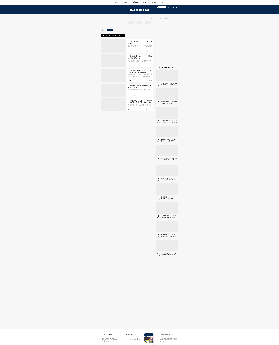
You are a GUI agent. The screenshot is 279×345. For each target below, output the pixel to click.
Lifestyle (144, 18)
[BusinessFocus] (139, 10)
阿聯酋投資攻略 (164, 18)
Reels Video (173, 18)
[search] (168, 7)
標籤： (103, 30)
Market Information (153, 18)
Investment (112, 18)
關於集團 (116, 2)
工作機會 (162, 2)
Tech (138, 18)
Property (132, 18)
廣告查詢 (154, 2)
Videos (119, 18)
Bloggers (126, 18)
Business (105, 18)
